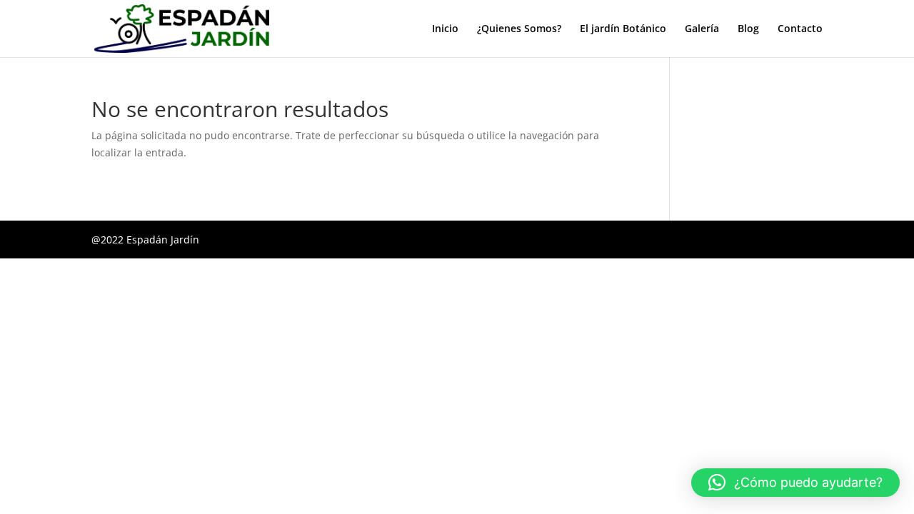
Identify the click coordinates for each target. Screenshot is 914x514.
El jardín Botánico (623, 29)
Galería (702, 29)
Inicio (445, 29)
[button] (795, 482)
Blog (748, 29)
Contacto (800, 29)
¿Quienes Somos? (519, 29)
